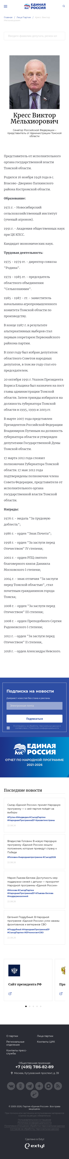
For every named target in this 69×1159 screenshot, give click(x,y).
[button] (26, 1006)
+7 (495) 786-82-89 (34, 1067)
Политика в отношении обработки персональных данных (34, 1126)
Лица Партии (24, 17)
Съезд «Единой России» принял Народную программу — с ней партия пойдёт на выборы (33, 808)
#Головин (12, 857)
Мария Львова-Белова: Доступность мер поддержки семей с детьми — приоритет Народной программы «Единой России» (33, 881)
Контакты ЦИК (46, 1041)
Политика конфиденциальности (35, 1123)
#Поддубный (14, 929)
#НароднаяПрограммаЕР (21, 820)
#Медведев (22, 817)
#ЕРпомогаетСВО (34, 932)
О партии (12, 1036)
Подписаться (34, 718)
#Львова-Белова (44, 893)
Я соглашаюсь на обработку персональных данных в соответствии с (37, 727)
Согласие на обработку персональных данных (34, 1129)
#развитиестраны (45, 820)
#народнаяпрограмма (30, 857)
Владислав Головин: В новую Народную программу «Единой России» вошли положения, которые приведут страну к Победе (32, 847)
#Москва (12, 890)
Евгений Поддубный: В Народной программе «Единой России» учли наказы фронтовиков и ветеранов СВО (33, 921)
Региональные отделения (15, 1043)
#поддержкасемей (17, 896)
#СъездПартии (37, 817)
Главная (8, 17)
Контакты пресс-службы (16, 1052)
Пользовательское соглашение (34, 1120)
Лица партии (45, 1036)
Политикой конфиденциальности (44, 728)
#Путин (11, 817)
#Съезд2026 (49, 857)
